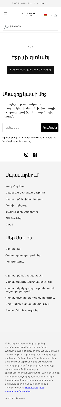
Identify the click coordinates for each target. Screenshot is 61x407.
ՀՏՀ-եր (10, 224)
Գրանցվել (50, 127)
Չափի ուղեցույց (16, 205)
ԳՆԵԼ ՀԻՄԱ (40, 3)
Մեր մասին (13, 249)
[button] (4, 12)
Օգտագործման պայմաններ (24, 275)
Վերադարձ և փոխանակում (24, 199)
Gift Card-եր (13, 218)
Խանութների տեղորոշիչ (21, 211)
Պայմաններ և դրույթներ (22, 310)
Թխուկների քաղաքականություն (27, 304)
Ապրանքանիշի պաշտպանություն (28, 282)
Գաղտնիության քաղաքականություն (30, 297)
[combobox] (30, 26)
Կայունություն (15, 261)
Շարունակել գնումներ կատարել (30, 70)
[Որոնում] (6, 27)
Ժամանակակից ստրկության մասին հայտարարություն (30, 290)
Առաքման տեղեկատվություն (25, 192)
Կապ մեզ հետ (15, 186)
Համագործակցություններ (23, 255)
